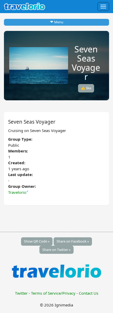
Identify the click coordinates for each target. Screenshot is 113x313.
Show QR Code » (37, 241)
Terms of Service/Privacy (53, 293)
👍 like (86, 88)
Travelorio (18, 192)
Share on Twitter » (56, 249)
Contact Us (88, 293)
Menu (58, 22)
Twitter (21, 293)
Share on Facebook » (72, 241)
